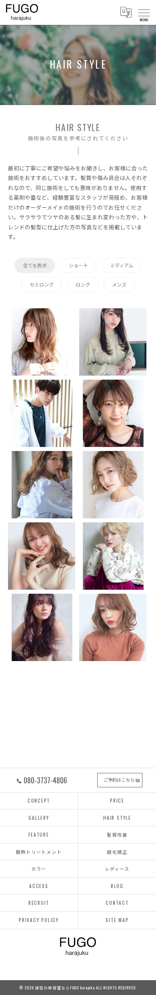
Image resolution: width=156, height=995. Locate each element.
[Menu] (143, 12)
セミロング (42, 284)
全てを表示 (35, 265)
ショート (78, 265)
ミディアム (121, 265)
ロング (83, 284)
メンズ (119, 284)
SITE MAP (117, 919)
